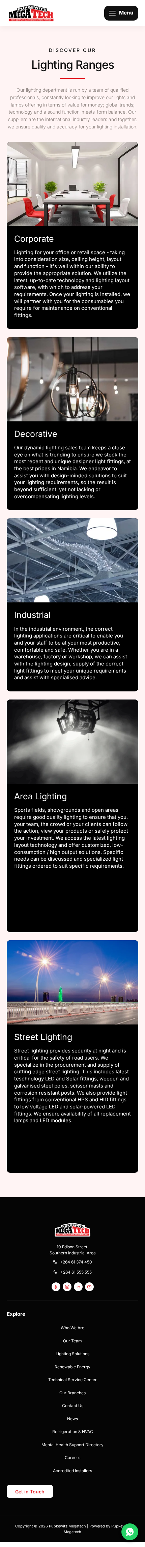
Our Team (72, 1340)
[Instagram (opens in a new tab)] (67, 1286)
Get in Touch (30, 1491)
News (72, 1418)
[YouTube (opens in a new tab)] (89, 1286)
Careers (72, 1457)
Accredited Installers (72, 1470)
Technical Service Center (72, 1379)
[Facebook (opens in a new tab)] (56, 1286)
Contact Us (72, 1405)
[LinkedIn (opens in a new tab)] (78, 1286)
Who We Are (72, 1327)
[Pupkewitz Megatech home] (31, 13)
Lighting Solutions (72, 1353)
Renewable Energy (72, 1366)
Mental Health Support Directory (72, 1444)
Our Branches (72, 1392)
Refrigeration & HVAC (72, 1431)
